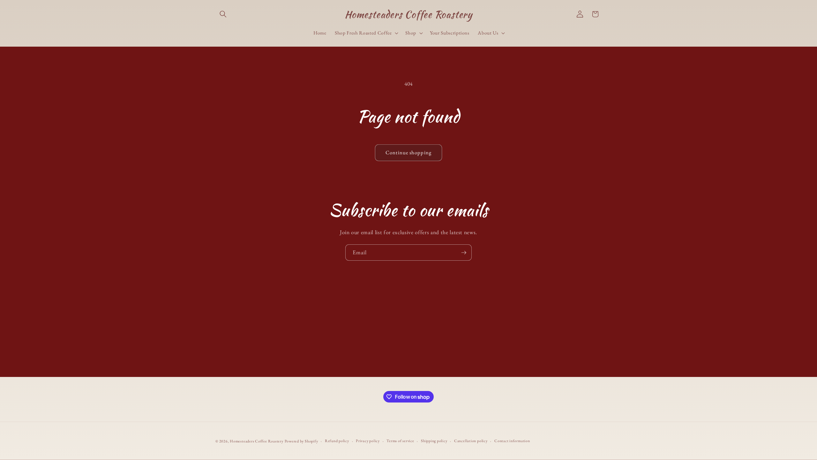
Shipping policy (434, 440)
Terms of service (400, 440)
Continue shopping (408, 152)
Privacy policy (368, 440)
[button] (223, 14)
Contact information (512, 440)
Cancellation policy (471, 440)
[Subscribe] (463, 252)
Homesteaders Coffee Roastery (256, 441)
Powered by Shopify (301, 441)
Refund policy (337, 440)
